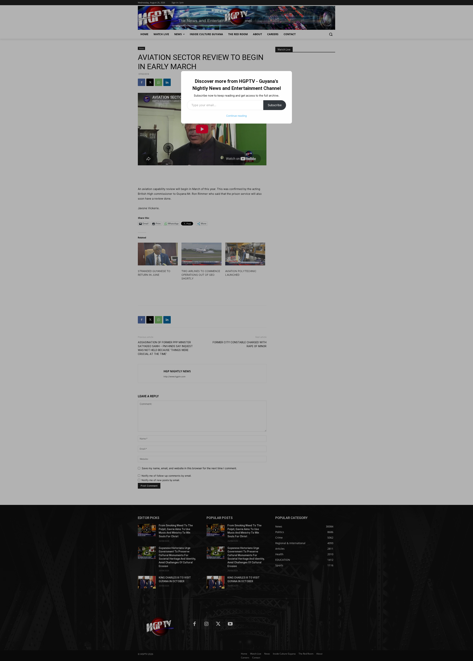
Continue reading (236, 115)
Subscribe (275, 105)
